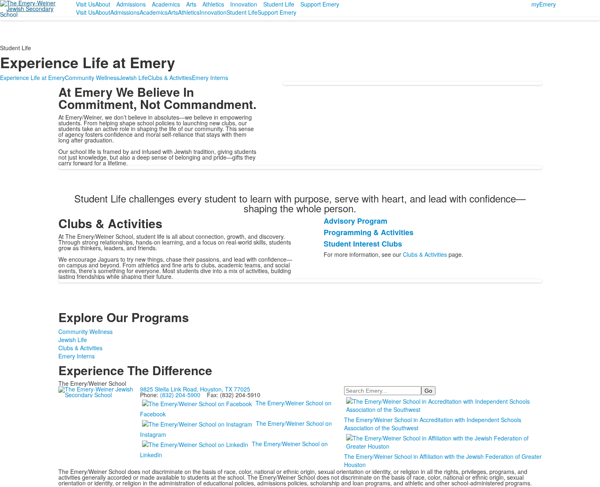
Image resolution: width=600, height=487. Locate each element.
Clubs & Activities (170, 77)
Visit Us (85, 4)
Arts (191, 4)
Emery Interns (210, 77)
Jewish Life (133, 77)
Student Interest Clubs (363, 243)
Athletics (213, 4)
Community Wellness (92, 77)
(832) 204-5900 (180, 395)
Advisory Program (355, 221)
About (102, 4)
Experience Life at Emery (32, 77)
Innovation (243, 4)
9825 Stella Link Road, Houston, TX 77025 (195, 389)
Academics (166, 4)
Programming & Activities (368, 232)
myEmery (543, 4)
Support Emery (319, 4)
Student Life (278, 4)
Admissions (131, 4)
